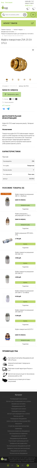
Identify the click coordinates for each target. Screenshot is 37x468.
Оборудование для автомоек (18, 451)
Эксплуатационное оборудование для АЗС (18, 446)
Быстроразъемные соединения (18, 433)
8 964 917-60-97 (29, 3)
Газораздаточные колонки (18, 408)
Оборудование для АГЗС (18, 406)
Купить (25, 244)
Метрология (18, 423)
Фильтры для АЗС (19, 416)
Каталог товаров (10, 23)
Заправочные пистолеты (18, 404)
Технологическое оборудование (18, 453)
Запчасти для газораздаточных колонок (18, 413)
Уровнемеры (18, 428)
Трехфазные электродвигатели (18, 443)
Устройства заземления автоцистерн (18, 426)
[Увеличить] (18, 64)
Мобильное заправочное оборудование (18, 431)
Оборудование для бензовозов (18, 438)
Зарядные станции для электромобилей (18, 448)
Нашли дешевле (8, 102)
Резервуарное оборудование (18, 418)
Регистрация (8, 2)
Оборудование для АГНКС (18, 436)
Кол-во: (6, 99)
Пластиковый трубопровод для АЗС (18, 441)
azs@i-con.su (28, 5)
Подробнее (25, 209)
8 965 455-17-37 (29, 1)
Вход (2, 2)
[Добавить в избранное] (33, 50)
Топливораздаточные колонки (18, 399)
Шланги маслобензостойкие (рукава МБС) (18, 421)
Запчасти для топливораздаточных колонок (18, 401)
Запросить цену (13, 94)
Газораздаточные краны (19, 411)
